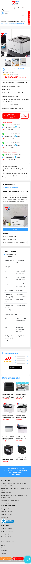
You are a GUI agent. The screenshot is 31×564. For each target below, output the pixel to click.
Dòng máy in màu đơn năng (10, 242)
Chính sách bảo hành (7, 534)
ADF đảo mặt (23, 242)
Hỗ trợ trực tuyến (29, 18)
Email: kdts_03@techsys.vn (11, 147)
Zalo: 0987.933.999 (10, 127)
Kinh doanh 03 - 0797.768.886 (12, 143)
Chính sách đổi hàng (6, 536)
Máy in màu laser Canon (9, 239)
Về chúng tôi (4, 517)
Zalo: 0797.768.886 (10, 145)
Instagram (4, 548)
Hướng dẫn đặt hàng (6, 509)
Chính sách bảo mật (6, 528)
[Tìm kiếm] (23, 14)
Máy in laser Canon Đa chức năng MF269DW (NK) (7, 459)
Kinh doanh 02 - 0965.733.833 (12, 134)
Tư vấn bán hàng (7, 122)
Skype (18, 127)
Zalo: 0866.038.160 (9, 157)
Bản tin (3, 545)
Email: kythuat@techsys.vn (11, 159)
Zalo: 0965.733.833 (10, 136)
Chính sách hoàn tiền (6, 511)
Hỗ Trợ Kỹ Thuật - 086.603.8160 (13, 155)
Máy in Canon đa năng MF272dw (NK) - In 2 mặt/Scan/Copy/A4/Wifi (8, 396)
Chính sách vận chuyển (7, 531)
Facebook (4, 550)
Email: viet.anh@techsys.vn (12, 129)
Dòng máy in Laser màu (9, 236)
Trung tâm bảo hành (6, 514)
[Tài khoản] (15, 8)
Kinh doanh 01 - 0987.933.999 (12, 125)
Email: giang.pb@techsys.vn (12, 138)
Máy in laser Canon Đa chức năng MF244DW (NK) (21, 459)
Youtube (3, 553)
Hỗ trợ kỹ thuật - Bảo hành (9, 152)
